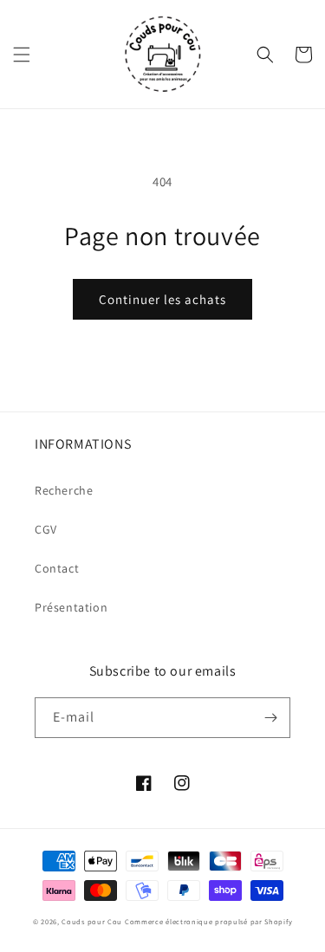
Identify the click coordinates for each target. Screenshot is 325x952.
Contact (57, 568)
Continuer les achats (162, 299)
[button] (22, 55)
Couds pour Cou (92, 921)
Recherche (64, 490)
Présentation (71, 607)
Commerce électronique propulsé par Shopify (208, 921)
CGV (46, 529)
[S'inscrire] (270, 717)
